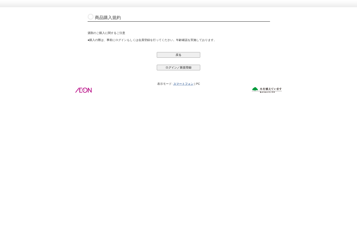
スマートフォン (183, 83)
